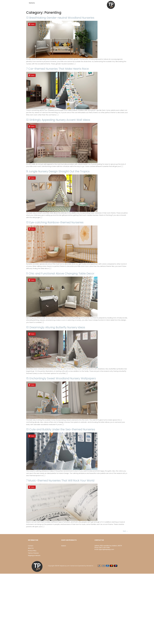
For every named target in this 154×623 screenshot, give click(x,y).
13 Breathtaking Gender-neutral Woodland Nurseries (60, 18)
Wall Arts (32, 3)
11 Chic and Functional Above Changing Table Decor (60, 273)
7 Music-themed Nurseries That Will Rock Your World (60, 480)
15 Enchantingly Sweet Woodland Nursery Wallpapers (61, 378)
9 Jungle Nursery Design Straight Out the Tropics (58, 171)
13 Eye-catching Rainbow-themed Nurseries (55, 222)
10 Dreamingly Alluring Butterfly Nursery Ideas (55, 327)
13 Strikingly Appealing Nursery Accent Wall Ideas (58, 120)
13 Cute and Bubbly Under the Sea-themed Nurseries (60, 429)
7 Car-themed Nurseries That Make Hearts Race (57, 69)
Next (125, 531)
